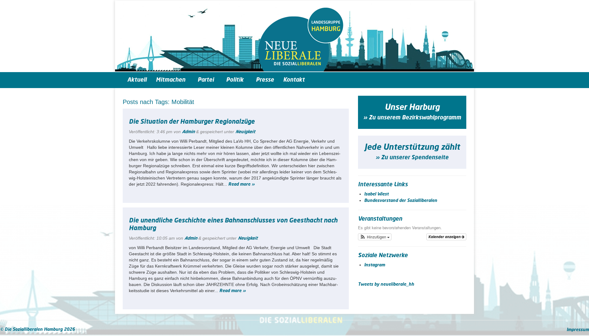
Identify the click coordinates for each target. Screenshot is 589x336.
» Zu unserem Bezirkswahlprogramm (412, 118)
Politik (235, 80)
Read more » (241, 184)
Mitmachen (170, 80)
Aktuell (137, 80)
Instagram (374, 265)
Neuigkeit (245, 132)
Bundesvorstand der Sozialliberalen (400, 201)
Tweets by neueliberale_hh (386, 284)
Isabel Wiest (376, 194)
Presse (265, 80)
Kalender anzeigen (444, 237)
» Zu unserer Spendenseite (411, 157)
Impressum (578, 330)
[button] (374, 237)
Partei (206, 80)
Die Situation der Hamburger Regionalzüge (192, 122)
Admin (188, 132)
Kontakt (294, 80)
